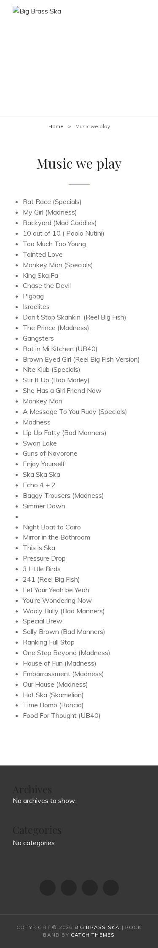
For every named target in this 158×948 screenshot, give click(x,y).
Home (56, 126)
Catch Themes (93, 935)
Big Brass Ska (97, 927)
